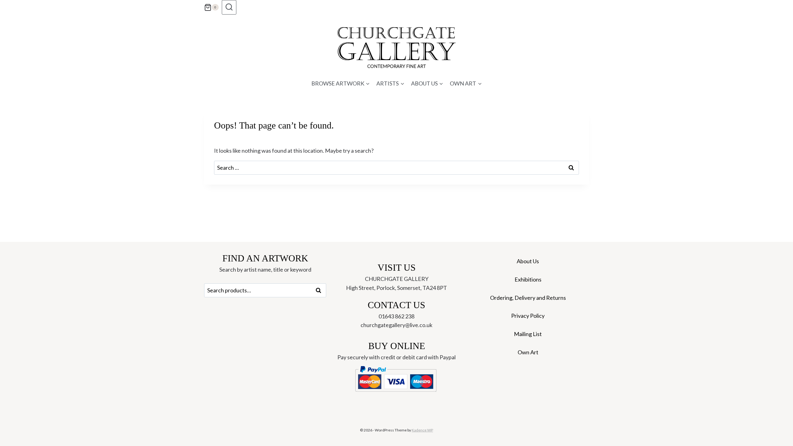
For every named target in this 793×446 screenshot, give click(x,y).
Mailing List (528, 333)
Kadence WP (422, 430)
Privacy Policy (528, 315)
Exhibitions (528, 279)
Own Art (528, 352)
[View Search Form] (229, 7)
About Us (528, 261)
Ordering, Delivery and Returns (528, 297)
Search (320, 290)
